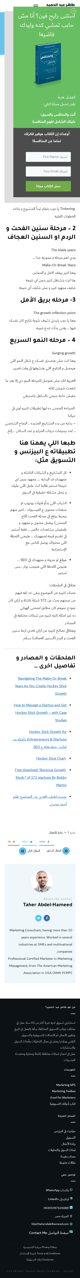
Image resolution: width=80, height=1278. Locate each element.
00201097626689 (56, 1208)
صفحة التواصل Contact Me (49, 1233)
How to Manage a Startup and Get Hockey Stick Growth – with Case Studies (40, 712)
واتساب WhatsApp (57, 1190)
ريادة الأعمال (56, 832)
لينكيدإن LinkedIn (58, 1199)
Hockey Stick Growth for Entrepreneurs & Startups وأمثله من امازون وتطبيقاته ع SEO (39, 739)
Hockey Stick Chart (51, 758)
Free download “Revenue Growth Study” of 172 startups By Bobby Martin (41, 777)
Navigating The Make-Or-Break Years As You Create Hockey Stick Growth (41, 686)
